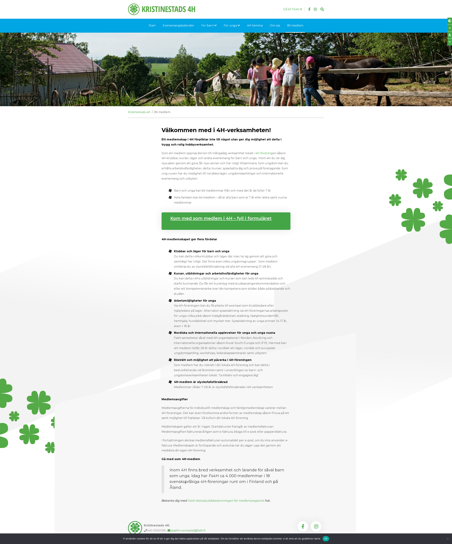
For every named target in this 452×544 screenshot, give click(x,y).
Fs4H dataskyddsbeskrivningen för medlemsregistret (226, 500)
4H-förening (264, 153)
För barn (207, 25)
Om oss (275, 25)
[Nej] (447, 538)
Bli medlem (295, 25)
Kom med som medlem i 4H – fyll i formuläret (221, 218)
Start (152, 25)
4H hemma (255, 25)
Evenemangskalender (178, 25)
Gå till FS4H (291, 9)
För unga (230, 25)
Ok (326, 538)
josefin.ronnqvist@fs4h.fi (188, 530)
